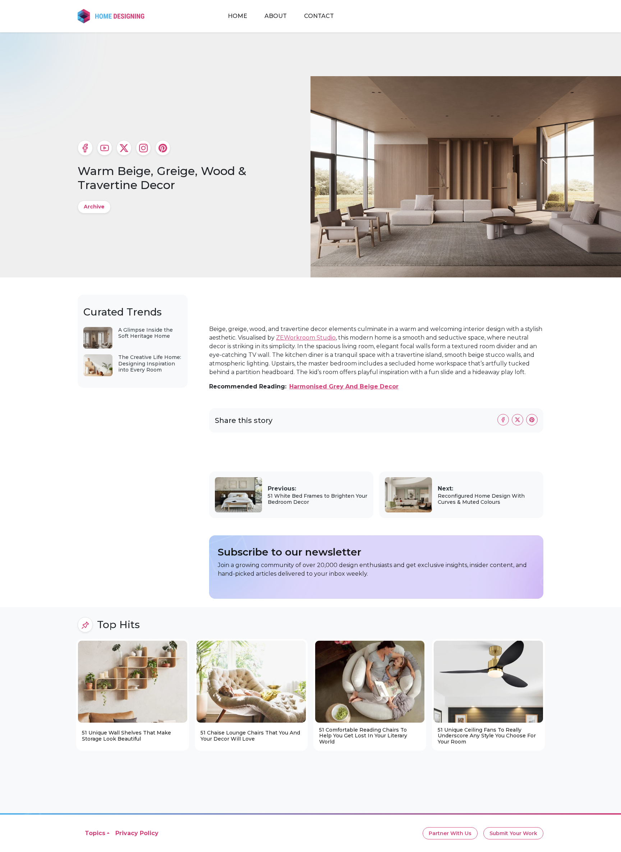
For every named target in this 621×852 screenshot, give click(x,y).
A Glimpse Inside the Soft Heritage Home (145, 333)
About (275, 16)
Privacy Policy (136, 833)
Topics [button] (95, 833)
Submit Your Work (513, 833)
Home (237, 16)
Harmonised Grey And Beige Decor (344, 386)
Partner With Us (450, 833)
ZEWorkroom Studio (306, 337)
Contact (319, 16)
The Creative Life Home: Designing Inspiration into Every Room (149, 363)
